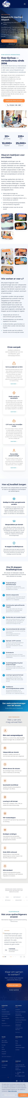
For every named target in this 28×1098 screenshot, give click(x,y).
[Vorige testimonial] (21, 951)
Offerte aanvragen (20, 1042)
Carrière (4, 1062)
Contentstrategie (6, 1009)
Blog (16, 1036)
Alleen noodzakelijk (9, 1095)
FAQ (16, 1038)
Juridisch (17, 1004)
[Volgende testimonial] (24, 951)
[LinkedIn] (16, 1076)
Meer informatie (12, 1091)
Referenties (18, 1040)
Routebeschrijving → (9, 41)
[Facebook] (20, 1076)
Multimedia (4, 1011)
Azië (3, 1042)
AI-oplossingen (5, 1013)
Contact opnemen (14, 985)
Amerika (4, 1046)
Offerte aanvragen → (14, 980)
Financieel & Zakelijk (20, 1007)
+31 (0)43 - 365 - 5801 (21, 1068)
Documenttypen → (6, 1020)
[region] (14, 940)
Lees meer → (14, 383)
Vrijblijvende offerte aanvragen (14, 100)
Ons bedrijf (4, 1060)
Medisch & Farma (19, 1012)
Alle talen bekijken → (7, 1051)
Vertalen (4, 1004)
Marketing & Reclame (20, 1015)
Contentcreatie (5, 1007)
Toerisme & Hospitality (18, 1020)
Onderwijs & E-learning (19, 1023)
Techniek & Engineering (18, 1009)
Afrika (3, 1044)
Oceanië (4, 1048)
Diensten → (5, 1018)
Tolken (3, 1015)
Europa (3, 1040)
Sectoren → (18, 1027)
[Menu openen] (24, 4)
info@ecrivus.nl (21, 1071)
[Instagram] (23, 1076)
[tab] (10, 952)
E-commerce (18, 1017)
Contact (17, 1044)
